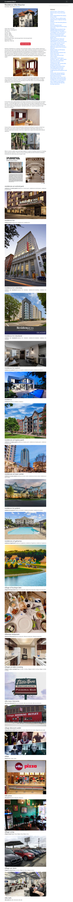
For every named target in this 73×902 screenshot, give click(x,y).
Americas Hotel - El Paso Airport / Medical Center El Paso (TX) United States (57, 13)
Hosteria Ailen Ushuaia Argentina (57, 73)
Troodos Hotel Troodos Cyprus (57, 58)
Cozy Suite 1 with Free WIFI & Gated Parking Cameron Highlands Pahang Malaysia (58, 20)
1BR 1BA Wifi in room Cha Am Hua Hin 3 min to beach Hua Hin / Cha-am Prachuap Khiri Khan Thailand (58, 43)
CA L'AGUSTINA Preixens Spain (56, 69)
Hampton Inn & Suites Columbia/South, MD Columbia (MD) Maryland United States (58, 64)
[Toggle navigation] (66, 1)
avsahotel (18, 6)
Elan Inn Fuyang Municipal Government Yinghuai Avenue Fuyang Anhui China (58, 27)
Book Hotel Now (25, 44)
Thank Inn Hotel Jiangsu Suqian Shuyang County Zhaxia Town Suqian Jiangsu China (58, 36)
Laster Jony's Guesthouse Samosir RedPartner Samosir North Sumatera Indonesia (58, 47)
